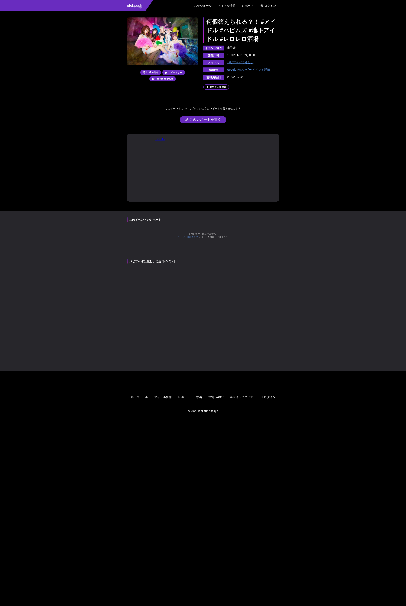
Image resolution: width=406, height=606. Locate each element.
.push (134, 6)
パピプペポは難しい (240, 62)
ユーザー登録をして (188, 237)
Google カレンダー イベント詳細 (248, 69)
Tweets (160, 139)
